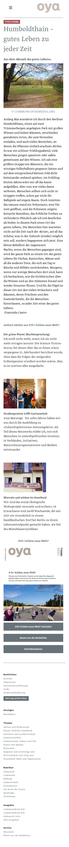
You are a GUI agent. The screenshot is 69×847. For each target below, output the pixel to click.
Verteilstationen (33, 649)
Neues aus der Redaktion (33, 637)
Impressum (10, 682)
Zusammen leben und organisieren (22, 758)
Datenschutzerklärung (16, 685)
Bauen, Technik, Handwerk (18, 730)
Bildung (8, 778)
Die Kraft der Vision (14, 789)
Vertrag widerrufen (16, 698)
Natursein (9, 748)
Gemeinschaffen (12, 737)
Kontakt (8, 678)
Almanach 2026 (12, 816)
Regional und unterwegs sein (19, 751)
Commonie (9, 775)
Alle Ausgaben (11, 819)
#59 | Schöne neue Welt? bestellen (33, 626)
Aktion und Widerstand (16, 727)
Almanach (9, 771)
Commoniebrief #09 (14, 809)
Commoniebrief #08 (14, 812)
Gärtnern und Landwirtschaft (19, 734)
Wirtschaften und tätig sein (19, 755)
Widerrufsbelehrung (14, 692)
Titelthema (10, 796)
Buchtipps (9, 792)
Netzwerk (9, 831)
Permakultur (10, 785)
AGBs (6, 689)
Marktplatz (10, 714)
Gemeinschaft (11, 782)
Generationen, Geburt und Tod (20, 741)
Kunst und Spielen (13, 744)
